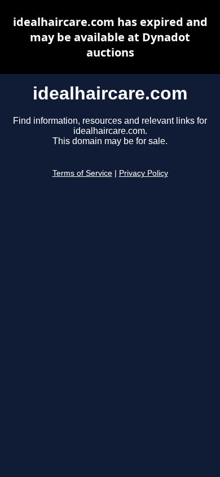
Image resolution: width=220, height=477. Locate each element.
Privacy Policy (143, 173)
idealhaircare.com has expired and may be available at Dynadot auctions (110, 37)
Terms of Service (82, 173)
